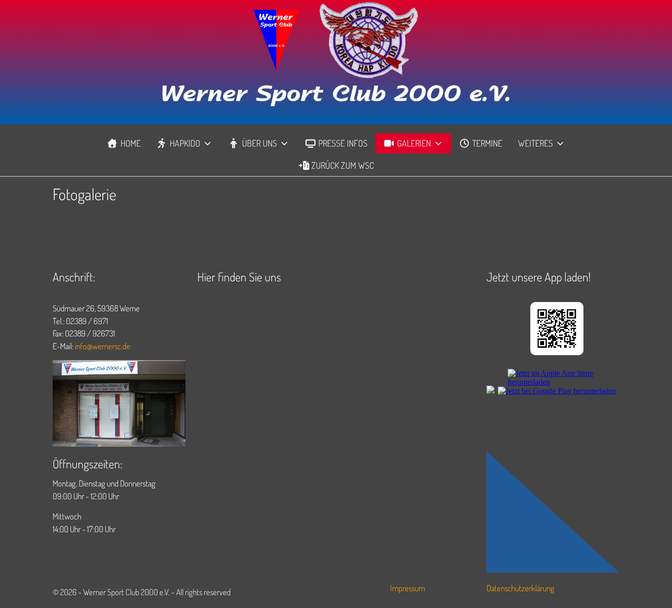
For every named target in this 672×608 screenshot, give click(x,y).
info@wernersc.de (102, 346)
